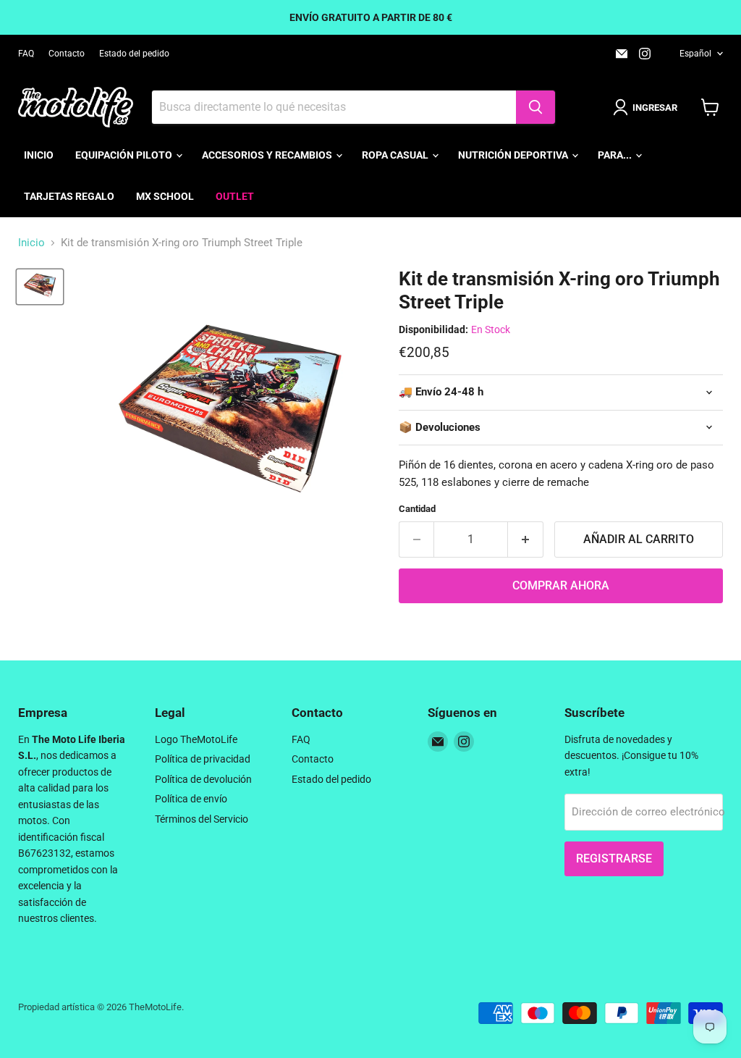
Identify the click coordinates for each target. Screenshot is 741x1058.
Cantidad (417, 508)
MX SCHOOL (165, 196)
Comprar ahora (560, 585)
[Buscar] (535, 107)
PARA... (616, 155)
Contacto (66, 54)
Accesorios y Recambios (268, 155)
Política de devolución (203, 779)
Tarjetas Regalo (69, 196)
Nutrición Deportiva (514, 155)
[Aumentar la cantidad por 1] (525, 539)
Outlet (235, 196)
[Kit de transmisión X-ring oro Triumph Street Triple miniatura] (40, 287)
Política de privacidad (202, 759)
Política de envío (191, 799)
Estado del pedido (134, 54)
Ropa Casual (396, 155)
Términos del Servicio (201, 819)
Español (695, 54)
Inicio (39, 155)
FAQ (26, 54)
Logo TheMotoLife (196, 739)
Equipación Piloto (124, 155)
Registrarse (614, 858)
